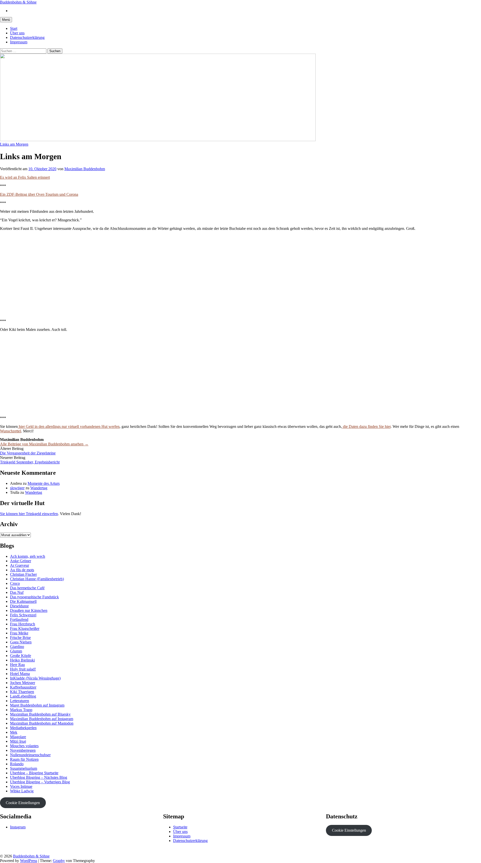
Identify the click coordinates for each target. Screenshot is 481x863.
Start (13, 28)
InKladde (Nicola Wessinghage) (35, 678)
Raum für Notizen (24, 759)
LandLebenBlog (23, 696)
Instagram (18, 827)
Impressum (18, 42)
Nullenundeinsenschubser (30, 755)
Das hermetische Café (27, 588)
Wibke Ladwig (22, 791)
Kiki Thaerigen (22, 692)
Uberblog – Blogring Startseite (34, 773)
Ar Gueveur (19, 565)
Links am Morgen (14, 144)
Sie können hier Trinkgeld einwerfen (29, 514)
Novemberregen (23, 750)
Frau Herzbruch (22, 624)
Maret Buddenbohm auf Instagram (37, 705)
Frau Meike (19, 633)
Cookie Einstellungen (23, 803)
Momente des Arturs (44, 483)
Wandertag (38, 488)
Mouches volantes (24, 746)
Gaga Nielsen (21, 642)
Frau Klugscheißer (24, 628)
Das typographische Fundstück (34, 597)
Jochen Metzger (22, 683)
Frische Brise (20, 637)
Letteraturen (19, 701)
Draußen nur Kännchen (28, 610)
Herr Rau (17, 664)
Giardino (17, 646)
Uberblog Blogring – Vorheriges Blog (40, 782)
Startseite (180, 827)
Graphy (59, 860)
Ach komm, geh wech (27, 556)
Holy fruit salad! (23, 669)
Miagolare (18, 737)
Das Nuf (17, 592)
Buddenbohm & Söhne (18, 2)
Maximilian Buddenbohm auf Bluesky (40, 714)
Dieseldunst (19, 606)
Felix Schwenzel (23, 615)
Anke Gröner (20, 561)
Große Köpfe (20, 655)
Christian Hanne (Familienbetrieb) (37, 579)
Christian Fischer (23, 574)
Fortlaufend (19, 619)
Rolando (17, 764)
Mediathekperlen (23, 728)
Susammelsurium (23, 768)
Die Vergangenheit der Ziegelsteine (28, 453)
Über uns (17, 33)
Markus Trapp (21, 710)
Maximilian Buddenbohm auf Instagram (41, 719)
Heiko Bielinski (22, 660)
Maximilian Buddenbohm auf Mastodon (41, 723)
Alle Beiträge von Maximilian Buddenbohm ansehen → (44, 444)
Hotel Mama (20, 674)
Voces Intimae (21, 786)
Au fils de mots (22, 570)
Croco (15, 583)
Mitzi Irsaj (18, 741)
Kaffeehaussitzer (23, 687)
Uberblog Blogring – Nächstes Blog (38, 777)
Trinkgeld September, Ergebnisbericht (30, 462)
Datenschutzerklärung (27, 37)
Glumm (16, 651)
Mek (13, 732)
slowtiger (17, 488)
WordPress (28, 860)
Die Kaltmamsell (23, 601)
